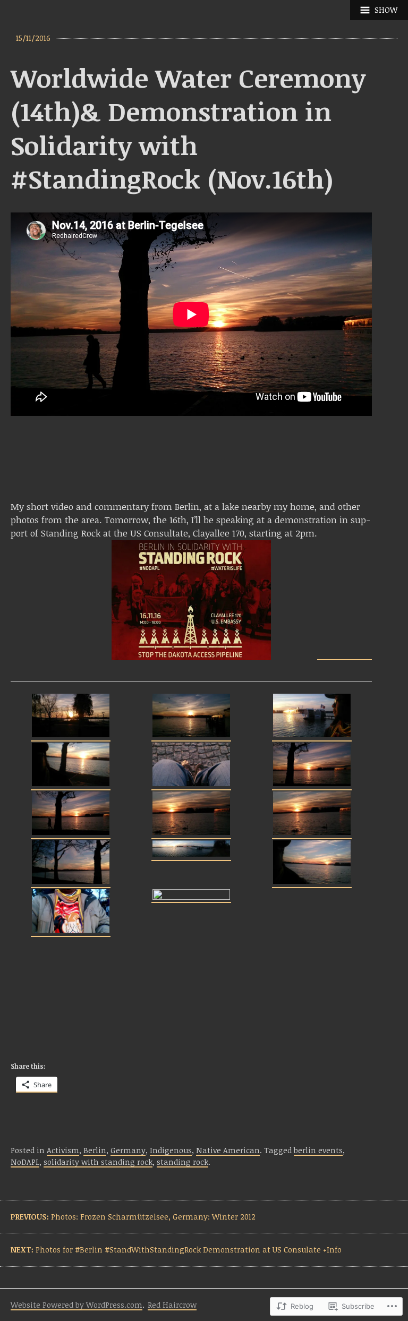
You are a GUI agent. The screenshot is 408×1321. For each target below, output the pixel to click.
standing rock (182, 1162)
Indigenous (171, 1150)
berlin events (318, 1150)
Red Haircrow (172, 1305)
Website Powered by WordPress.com (76, 1305)
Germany (128, 1150)
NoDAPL (25, 1162)
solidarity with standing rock (98, 1162)
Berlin (94, 1150)
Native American (228, 1150)
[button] (71, 717)
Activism (63, 1150)
